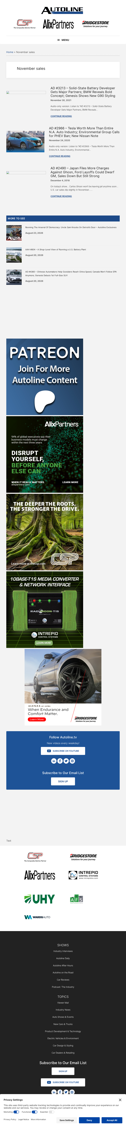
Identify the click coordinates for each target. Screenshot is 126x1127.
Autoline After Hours (63, 965)
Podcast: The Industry (63, 987)
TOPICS (63, 997)
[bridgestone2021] (95, 24)
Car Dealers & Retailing (63, 1052)
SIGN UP (63, 781)
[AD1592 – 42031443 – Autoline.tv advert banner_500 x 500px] (44, 491)
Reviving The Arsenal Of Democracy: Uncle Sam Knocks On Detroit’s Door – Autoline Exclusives (70, 227)
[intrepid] (84, 875)
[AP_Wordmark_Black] (58, 24)
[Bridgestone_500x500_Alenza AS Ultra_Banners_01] (63, 724)
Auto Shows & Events (63, 1017)
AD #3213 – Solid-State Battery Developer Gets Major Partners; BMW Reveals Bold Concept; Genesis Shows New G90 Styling (83, 92)
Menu (65, 39)
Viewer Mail (63, 1002)
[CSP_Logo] (24, 24)
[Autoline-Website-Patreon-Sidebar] (44, 414)
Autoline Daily (63, 958)
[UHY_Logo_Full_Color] (39, 899)
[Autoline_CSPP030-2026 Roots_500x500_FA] (44, 569)
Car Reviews (63, 979)
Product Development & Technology (63, 1031)
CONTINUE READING (61, 116)
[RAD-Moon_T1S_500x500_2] (44, 647)
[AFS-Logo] (84, 899)
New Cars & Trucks (63, 1024)
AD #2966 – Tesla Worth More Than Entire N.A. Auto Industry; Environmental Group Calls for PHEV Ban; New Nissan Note (84, 132)
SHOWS (63, 945)
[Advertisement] (63, 311)
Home (9, 52)
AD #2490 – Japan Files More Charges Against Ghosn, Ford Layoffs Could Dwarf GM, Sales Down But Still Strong (82, 172)
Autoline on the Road (63, 972)
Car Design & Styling (63, 1045)
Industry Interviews (63, 951)
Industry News (63, 1009)
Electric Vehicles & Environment (63, 1038)
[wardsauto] (39, 917)
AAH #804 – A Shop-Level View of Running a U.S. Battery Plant (55, 249)
